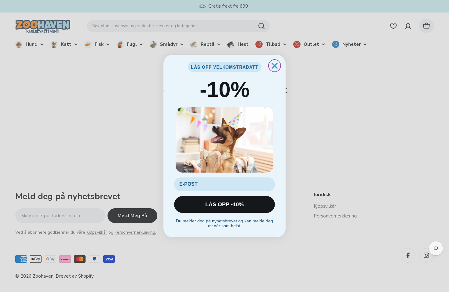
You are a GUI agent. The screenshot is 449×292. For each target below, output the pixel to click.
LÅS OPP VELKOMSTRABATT (224, 67)
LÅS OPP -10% (224, 204)
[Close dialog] (274, 66)
